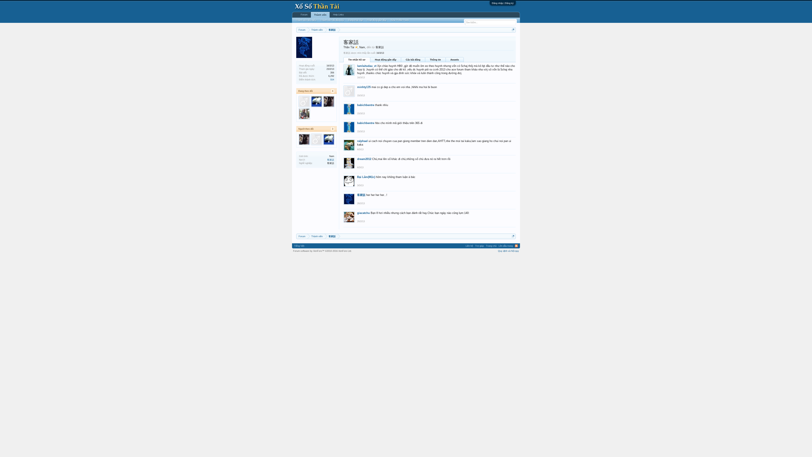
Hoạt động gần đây (385, 59)
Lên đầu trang (506, 246)
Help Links (338, 14)
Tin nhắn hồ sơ (356, 59)
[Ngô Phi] (329, 101)
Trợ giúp (479, 246)
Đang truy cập (355, 20)
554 (332, 79)
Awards (454, 59)
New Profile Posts (400, 20)
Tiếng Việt (299, 246)
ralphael (362, 141)
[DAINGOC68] (316, 101)
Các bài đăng (413, 59)
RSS (516, 245)
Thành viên (320, 15)
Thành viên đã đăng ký (332, 20)
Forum (304, 14)
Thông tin (435, 59)
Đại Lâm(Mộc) (366, 177)
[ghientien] (304, 114)
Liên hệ (469, 246)
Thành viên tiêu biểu (306, 20)
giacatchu (363, 213)
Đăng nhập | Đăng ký (503, 3)
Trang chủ (491, 246)
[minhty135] (304, 101)
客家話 (330, 159)
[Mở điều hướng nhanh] (513, 29)
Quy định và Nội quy (508, 251)
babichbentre (365, 105)
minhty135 (364, 87)
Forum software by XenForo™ (322, 251)
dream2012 (364, 159)
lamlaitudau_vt (366, 65)
